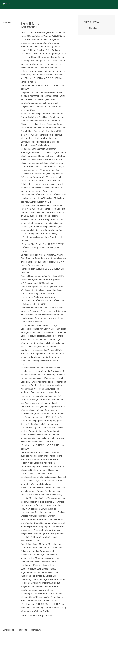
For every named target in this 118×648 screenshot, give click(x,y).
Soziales (93, 27)
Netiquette (22, 630)
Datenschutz (8, 630)
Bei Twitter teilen (8, 618)
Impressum (36, 630)
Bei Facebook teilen (4, 618)
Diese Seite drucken (65, 621)
